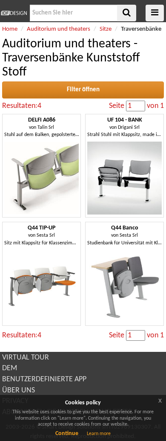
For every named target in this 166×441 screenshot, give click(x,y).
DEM (9, 368)
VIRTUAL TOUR (25, 358)
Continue (66, 433)
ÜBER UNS (18, 390)
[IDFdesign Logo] (14, 13)
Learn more (99, 433)
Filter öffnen (83, 90)
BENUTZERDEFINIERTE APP (44, 379)
